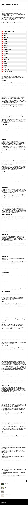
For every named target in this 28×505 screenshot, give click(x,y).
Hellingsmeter (6, 47)
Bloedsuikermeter (6, 65)
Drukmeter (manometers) (7, 49)
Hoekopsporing (6, 45)
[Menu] (1, 1)
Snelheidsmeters (6, 57)
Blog (5, 484)
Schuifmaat (5, 33)
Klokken (5, 55)
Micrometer (5, 35)
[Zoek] (26, 481)
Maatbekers (5, 61)
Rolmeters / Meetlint (7, 69)
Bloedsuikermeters (6, 63)
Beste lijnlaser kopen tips (8, 494)
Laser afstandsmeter (3, 503)
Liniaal (5, 67)
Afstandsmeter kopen (3, 502)
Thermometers (6, 51)
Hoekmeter (5, 39)
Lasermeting (6, 37)
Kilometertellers (6, 59)
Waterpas (5, 41)
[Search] (27, 1)
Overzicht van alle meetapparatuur (9, 31)
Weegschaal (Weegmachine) (8, 71)
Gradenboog (5, 43)
